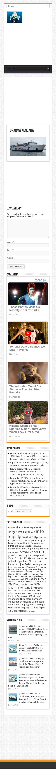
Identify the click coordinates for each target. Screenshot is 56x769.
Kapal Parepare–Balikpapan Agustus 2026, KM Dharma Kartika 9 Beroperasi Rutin (31, 648)
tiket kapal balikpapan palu (20, 608)
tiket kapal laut (20, 611)
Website (10, 258)
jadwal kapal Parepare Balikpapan (30, 567)
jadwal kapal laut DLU (20, 561)
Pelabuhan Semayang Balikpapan (26, 601)
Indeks (11, 511)
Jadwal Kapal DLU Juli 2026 (26, 557)
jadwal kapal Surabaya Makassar (23, 569)
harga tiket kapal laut (21, 532)
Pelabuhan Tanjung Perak (22, 604)
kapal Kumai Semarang (18, 576)
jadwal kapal (27, 537)
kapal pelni (34, 576)
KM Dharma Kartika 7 (36, 581)
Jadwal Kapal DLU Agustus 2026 (22, 555)
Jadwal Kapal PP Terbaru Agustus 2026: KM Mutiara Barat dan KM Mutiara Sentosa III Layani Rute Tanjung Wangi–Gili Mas (29, 456)
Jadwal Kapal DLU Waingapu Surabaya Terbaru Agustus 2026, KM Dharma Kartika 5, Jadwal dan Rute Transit (29, 481)
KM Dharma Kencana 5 (24, 586)
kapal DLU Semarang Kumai (33, 574)
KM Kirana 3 (35, 596)
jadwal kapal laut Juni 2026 (24, 563)
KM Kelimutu (23, 596)
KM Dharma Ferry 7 (35, 579)
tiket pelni (31, 611)
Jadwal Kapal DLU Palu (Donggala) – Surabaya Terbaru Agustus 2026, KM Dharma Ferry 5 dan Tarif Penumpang (27, 472)
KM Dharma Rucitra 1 (27, 590)
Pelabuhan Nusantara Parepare (25, 599)
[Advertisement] (28, 42)
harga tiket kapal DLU (29, 527)
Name (10, 242)
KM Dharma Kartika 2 (17, 581)
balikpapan (12, 528)
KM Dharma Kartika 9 (22, 584)
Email (9, 250)
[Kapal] (28, 17)
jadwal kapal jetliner (38, 558)
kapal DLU (29, 572)
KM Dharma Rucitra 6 (24, 592)
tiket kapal (40, 604)
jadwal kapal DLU (32, 552)
